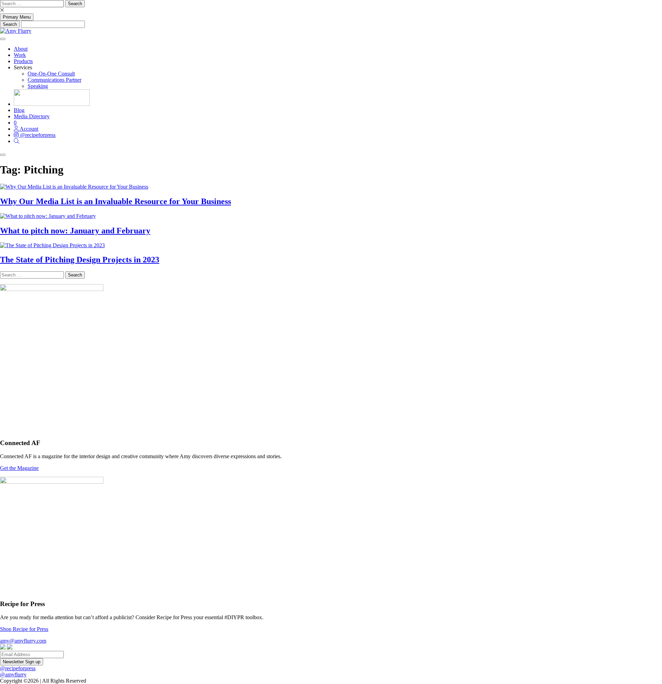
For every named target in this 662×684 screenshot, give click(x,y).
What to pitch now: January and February (75, 230)
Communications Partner (54, 80)
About (21, 49)
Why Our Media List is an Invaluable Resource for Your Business (115, 201)
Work (20, 55)
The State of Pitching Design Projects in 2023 (79, 259)
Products (23, 61)
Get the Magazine (19, 468)
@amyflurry (13, 674)
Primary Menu (17, 17)
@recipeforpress (18, 668)
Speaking (38, 86)
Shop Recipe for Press (24, 629)
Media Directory (32, 116)
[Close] (3, 155)
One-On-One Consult (51, 74)
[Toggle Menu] (3, 39)
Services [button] (23, 67)
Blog (19, 110)
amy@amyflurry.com (23, 641)
